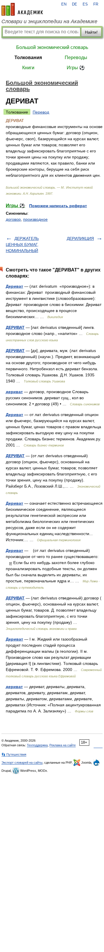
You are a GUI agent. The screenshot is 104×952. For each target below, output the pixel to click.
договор (13, 219)
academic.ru (22, 9)
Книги (28, 67)
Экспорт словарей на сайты (21, 762)
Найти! (91, 32)
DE (74, 4)
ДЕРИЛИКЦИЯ (80, 238)
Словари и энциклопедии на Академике (49, 21)
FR (95, 4)
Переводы (76, 57)
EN (63, 4)
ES (85, 4)
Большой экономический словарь (52, 47)
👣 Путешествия (13, 754)
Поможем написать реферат (58, 205)
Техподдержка (37, 745)
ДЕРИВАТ (15, 327)
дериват (14, 391)
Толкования (28, 57)
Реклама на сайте (62, 745)
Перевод (41, 112)
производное (35, 219)
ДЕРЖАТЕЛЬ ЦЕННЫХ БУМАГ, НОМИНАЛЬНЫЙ (22, 244)
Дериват (14, 286)
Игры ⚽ (76, 67)
